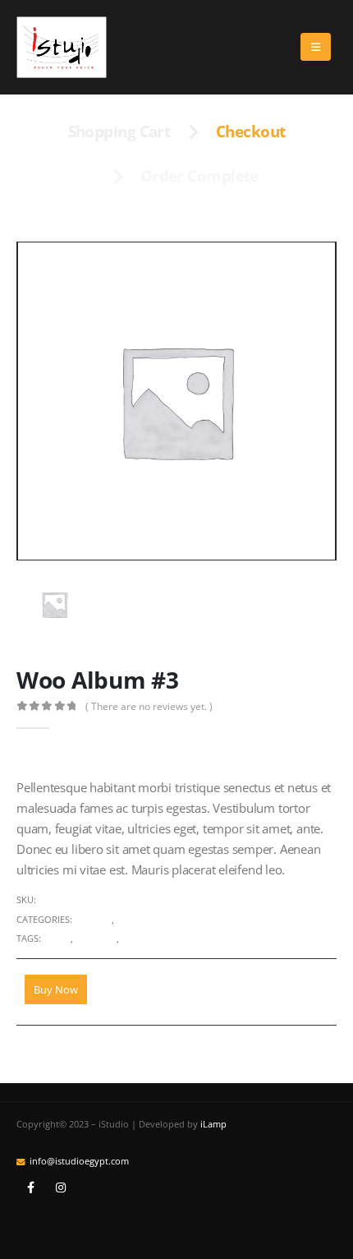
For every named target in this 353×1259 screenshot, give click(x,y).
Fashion (96, 938)
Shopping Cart (119, 132)
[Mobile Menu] (315, 47)
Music (131, 919)
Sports (138, 938)
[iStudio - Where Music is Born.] (61, 47)
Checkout (251, 132)
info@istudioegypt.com (79, 1161)
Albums (93, 919)
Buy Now (56, 989)
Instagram (60, 1187)
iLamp (213, 1124)
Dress (57, 938)
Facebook (30, 1187)
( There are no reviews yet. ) (149, 706)
